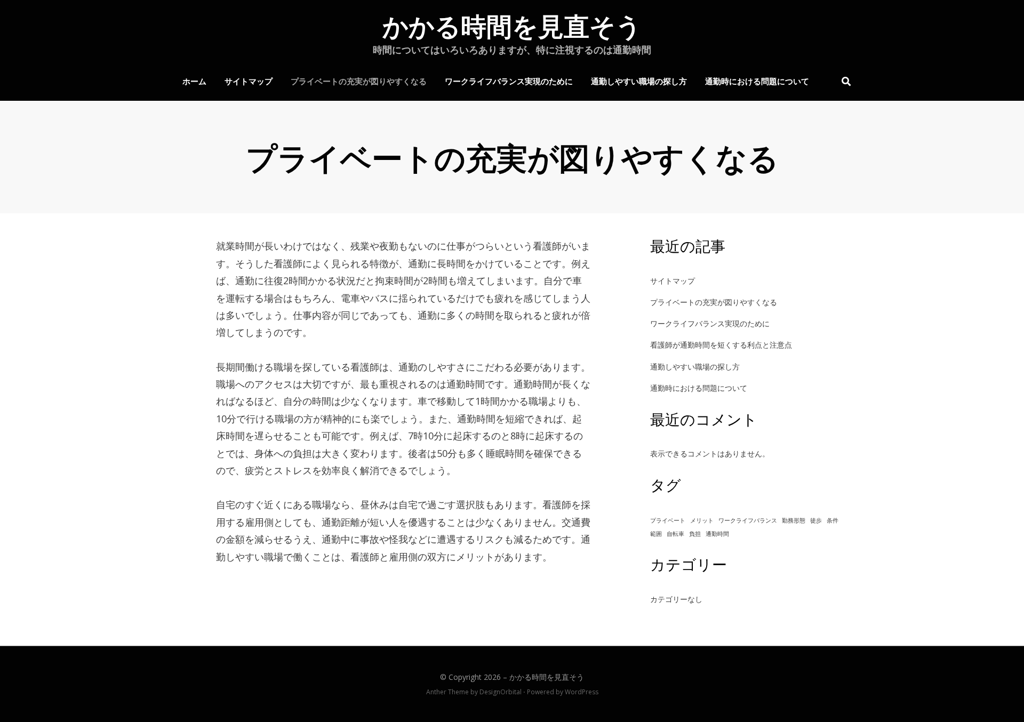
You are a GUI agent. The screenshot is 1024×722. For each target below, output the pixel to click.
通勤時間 (717, 534)
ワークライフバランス (747, 520)
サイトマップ (249, 80)
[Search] (843, 81)
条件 (832, 520)
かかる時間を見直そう (512, 27)
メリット (702, 520)
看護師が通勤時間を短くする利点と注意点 (721, 345)
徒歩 (816, 520)
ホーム (194, 80)
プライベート (667, 520)
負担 (695, 534)
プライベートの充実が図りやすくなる (359, 80)
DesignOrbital (500, 691)
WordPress (581, 691)
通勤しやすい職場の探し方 (639, 80)
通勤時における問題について (757, 80)
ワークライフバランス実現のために (509, 80)
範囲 (656, 534)
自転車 (675, 534)
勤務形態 (793, 520)
